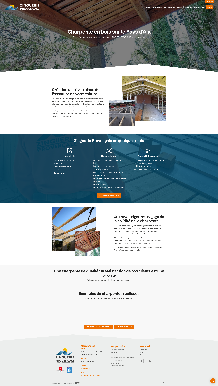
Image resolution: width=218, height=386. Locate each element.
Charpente (114, 352)
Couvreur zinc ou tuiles (117, 349)
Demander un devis (146, 355)
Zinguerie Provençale (62, 383)
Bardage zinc (115, 355)
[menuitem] (209, 1)
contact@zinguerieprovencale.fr (90, 375)
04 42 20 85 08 (85, 368)
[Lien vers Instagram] (146, 361)
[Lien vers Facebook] (141, 361)
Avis (141, 352)
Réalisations (143, 349)
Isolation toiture (115, 363)
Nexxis (77, 383)
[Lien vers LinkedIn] (150, 361)
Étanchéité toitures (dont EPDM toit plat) (123, 357)
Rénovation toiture (116, 360)
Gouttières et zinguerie (117, 366)
